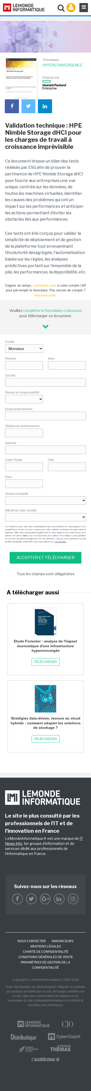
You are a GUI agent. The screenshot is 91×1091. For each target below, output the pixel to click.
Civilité (9, 342)
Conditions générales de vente (45, 957)
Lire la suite (60, 541)
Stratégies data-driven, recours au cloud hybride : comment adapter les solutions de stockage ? (46, 722)
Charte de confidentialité (45, 952)
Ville (51, 460)
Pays (8, 477)
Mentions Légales (45, 946)
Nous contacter (31, 941)
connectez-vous (44, 285)
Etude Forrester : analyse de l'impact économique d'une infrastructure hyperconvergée (45, 645)
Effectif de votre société (21, 510)
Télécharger (45, 662)
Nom (51, 358)
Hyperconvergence (62, 65)
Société (10, 375)
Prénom (10, 358)
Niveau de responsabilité (22, 392)
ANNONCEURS (63, 941)
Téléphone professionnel (22, 426)
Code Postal (13, 460)
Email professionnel (18, 409)
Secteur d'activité (16, 494)
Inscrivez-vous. (45, 295)
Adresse (10, 443)
